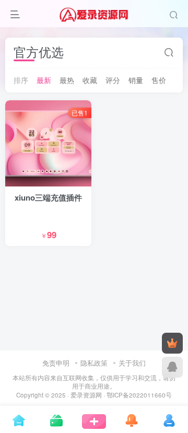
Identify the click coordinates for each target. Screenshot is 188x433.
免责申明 (55, 363)
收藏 (90, 80)
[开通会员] (172, 343)
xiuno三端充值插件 (48, 197)
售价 (158, 80)
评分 (112, 80)
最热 (67, 80)
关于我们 (132, 363)
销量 (135, 80)
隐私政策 (94, 363)
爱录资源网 (86, 395)
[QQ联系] (172, 367)
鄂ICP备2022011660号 (139, 395)
